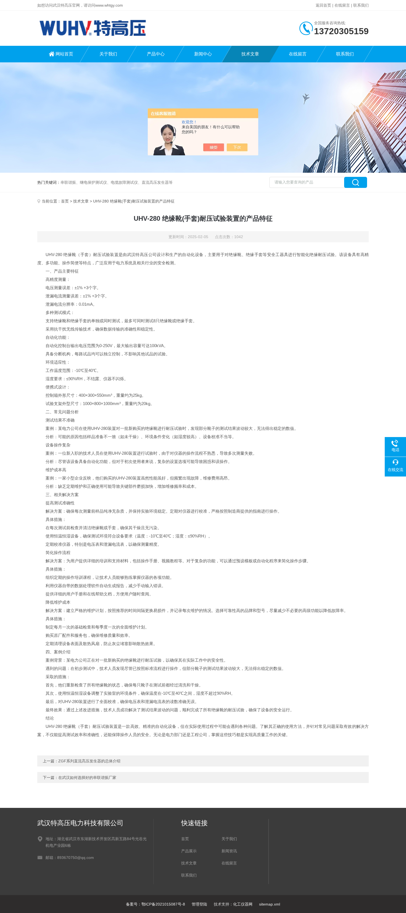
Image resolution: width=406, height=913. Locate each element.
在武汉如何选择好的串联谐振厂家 (87, 777)
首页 (65, 201)
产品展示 (189, 851)
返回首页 (323, 5)
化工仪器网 (242, 904)
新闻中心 (203, 54)
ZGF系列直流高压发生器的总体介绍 (89, 761)
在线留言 (342, 5)
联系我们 (361, 5)
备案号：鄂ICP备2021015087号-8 (155, 904)
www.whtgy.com (109, 5)
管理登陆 (199, 904)
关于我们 (108, 54)
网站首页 (64, 54)
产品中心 (156, 54)
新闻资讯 (229, 851)
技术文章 (250, 54)
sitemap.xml (269, 904)
